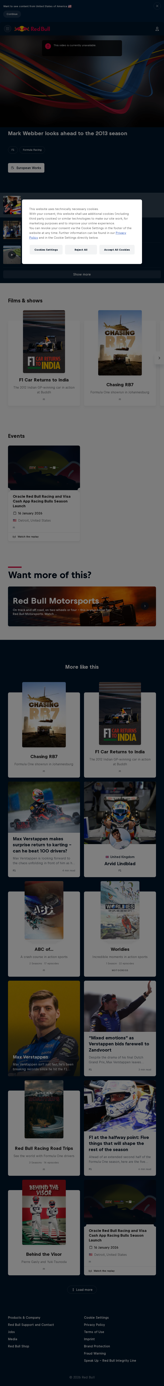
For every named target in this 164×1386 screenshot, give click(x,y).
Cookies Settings (46, 249)
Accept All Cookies (117, 249)
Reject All (81, 249)
